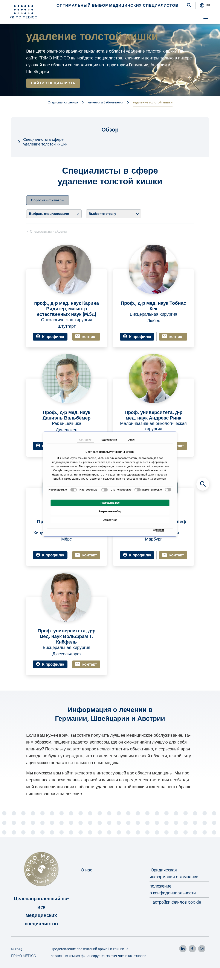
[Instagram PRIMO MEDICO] (201, 948)
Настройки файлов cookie (175, 902)
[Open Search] (189, 5)
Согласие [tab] (85, 439)
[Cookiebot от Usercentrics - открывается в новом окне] (154, 530)
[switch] (104, 489)
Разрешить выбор (110, 511)
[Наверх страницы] (211, 959)
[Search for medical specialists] (202, 484)
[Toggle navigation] (205, 17)
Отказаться (110, 519)
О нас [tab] (131, 439)
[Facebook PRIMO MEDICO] (192, 948)
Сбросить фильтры (47, 200)
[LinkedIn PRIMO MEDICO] (182, 948)
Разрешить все (110, 502)
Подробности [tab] (108, 439)
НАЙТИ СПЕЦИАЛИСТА (53, 83)
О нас (86, 870)
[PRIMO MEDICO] (23, 12)
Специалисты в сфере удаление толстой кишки (45, 142)
